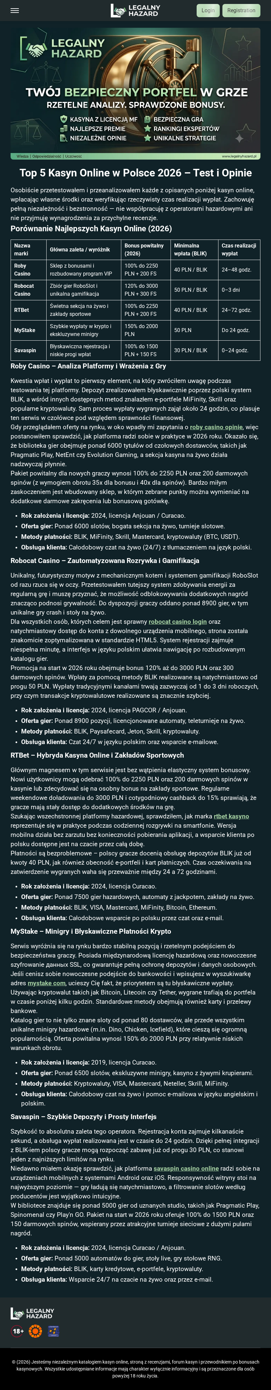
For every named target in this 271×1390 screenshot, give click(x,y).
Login (208, 10)
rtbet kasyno (231, 816)
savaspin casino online (186, 1168)
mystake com (46, 983)
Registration (241, 10)
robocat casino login (178, 621)
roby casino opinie (216, 427)
